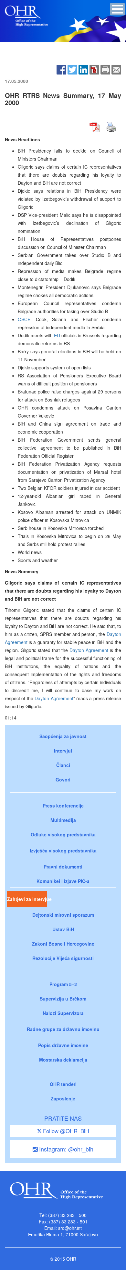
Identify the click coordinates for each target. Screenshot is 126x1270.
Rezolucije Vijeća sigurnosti (63, 958)
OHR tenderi (63, 1084)
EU (57, 335)
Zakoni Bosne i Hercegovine (63, 943)
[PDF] (94, 69)
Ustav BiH (63, 929)
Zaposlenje (63, 1098)
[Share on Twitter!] (72, 69)
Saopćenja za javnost (63, 736)
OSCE (24, 319)
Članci (63, 765)
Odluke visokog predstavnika (63, 834)
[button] (117, 9)
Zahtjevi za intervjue (27, 899)
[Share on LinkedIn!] (83, 69)
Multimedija (63, 820)
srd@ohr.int (70, 1228)
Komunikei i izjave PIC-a (63, 881)
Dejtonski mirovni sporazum (63, 915)
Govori (63, 779)
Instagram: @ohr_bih (65, 1149)
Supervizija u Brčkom (63, 998)
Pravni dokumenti (63, 866)
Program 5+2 (63, 984)
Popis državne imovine (63, 1045)
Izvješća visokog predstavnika (63, 850)
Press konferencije (63, 805)
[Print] (105, 69)
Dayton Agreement (88, 650)
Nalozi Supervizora (63, 1013)
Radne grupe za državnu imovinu (63, 1029)
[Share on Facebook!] (61, 69)
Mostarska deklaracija (63, 1059)
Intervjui (63, 750)
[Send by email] (116, 69)
